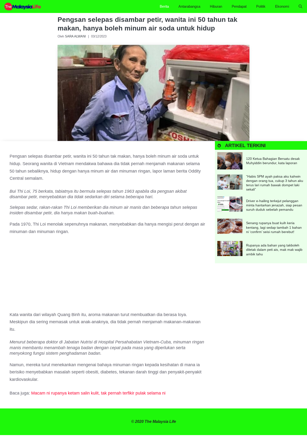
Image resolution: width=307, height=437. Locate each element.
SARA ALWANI (75, 36)
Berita (164, 6)
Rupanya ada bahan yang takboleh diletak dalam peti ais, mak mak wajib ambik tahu (274, 249)
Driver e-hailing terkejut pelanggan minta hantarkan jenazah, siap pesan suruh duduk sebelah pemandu (274, 205)
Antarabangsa (189, 6)
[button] (300, 6)
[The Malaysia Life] (22, 6)
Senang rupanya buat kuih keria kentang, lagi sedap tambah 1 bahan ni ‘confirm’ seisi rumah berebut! (274, 227)
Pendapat (239, 6)
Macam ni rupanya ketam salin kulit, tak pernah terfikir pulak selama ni (98, 393)
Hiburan (216, 6)
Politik (261, 6)
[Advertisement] (107, 275)
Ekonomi (282, 6)
